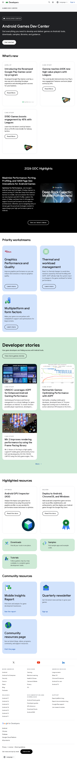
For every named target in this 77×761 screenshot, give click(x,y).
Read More (11, 93)
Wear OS (54, 675)
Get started (9, 42)
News (4, 684)
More (38, 464)
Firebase (4, 734)
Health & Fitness (31, 678)
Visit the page (10, 649)
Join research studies (58, 707)
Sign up (45, 612)
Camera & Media (32, 681)
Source (4, 681)
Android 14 (5, 707)
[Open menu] (3, 2)
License (10, 747)
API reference (31, 706)
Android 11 (5, 716)
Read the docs (12, 513)
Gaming (29, 672)
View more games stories (14, 356)
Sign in (72, 2)
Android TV (55, 684)
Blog (3, 687)
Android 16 (5, 701)
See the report (10, 612)
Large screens (56, 672)
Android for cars (57, 681)
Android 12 (5, 713)
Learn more (11, 286)
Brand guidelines (20, 747)
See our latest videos (38, 223)
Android (4, 672)
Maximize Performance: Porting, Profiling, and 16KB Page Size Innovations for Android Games (19, 180)
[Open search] (49, 2)
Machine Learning (32, 675)
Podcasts (5, 690)
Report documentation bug (60, 701)
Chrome (4, 731)
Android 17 (5, 698)
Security (4, 678)
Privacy (29, 684)
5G (28, 687)
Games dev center (9, 8)
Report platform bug (58, 698)
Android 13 (5, 710)
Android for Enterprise (8, 675)
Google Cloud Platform (9, 737)
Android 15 (5, 704)
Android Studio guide (33, 700)
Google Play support (58, 704)
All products (6, 740)
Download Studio (32, 709)
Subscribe (26, 752)
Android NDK (31, 712)
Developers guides (32, 703)
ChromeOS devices (58, 678)
